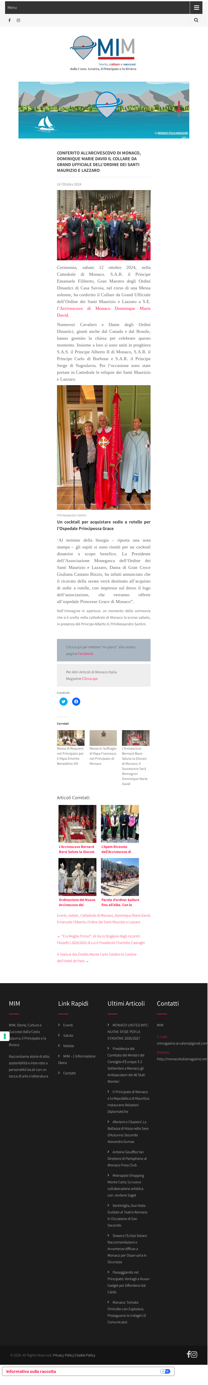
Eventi (62, 915)
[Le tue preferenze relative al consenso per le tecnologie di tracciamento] (5, 1036)
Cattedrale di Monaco (96, 915)
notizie (73, 915)
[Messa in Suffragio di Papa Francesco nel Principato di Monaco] (103, 738)
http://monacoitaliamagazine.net (182, 1058)
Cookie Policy (85, 1355)
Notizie (68, 1045)
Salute (68, 1035)
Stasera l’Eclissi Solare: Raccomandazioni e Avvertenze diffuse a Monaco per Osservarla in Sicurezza (127, 1248)
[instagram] (18, 20)
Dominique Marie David (132, 915)
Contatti (69, 1073)
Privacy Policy (63, 1355)
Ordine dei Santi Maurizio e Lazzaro (113, 921)
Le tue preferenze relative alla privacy (110, 1371)
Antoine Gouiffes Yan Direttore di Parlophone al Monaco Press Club (127, 1158)
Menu (12, 7)
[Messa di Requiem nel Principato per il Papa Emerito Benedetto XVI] (71, 738)
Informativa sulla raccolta (31, 1371)
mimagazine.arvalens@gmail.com (182, 1043)
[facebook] (9, 20)
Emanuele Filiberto (71, 921)
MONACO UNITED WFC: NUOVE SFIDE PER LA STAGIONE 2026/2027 (128, 1032)
